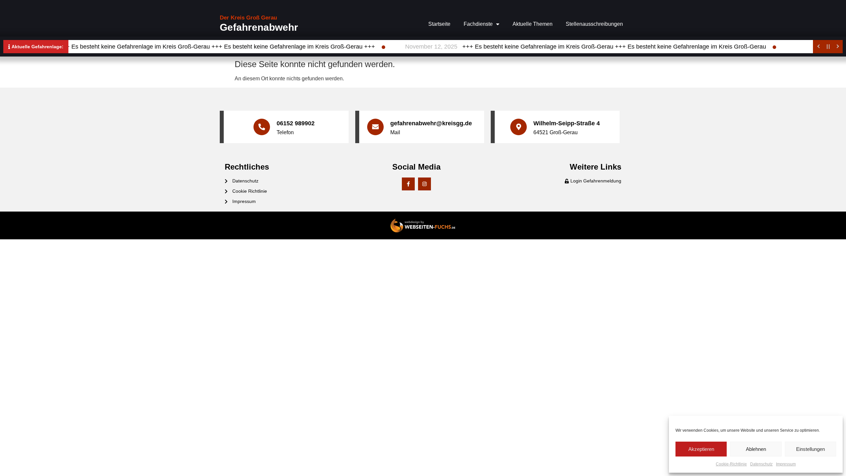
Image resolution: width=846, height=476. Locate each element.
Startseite (439, 24)
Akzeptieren (701, 449)
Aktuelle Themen (533, 24)
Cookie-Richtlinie (731, 464)
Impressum (786, 464)
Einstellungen (810, 449)
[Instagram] (424, 184)
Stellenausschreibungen (594, 24)
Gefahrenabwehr (259, 27)
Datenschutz (761, 464)
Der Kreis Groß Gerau (248, 18)
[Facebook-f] (408, 184)
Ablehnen (756, 449)
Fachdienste (478, 24)
